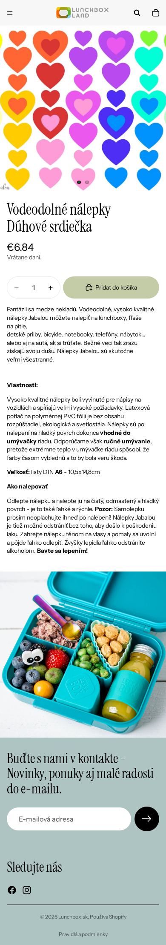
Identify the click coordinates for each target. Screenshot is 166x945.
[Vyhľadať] (137, 12)
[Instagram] (27, 890)
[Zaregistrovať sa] (147, 819)
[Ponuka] (10, 13)
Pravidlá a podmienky (83, 934)
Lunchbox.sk (73, 916)
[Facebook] (12, 890)
